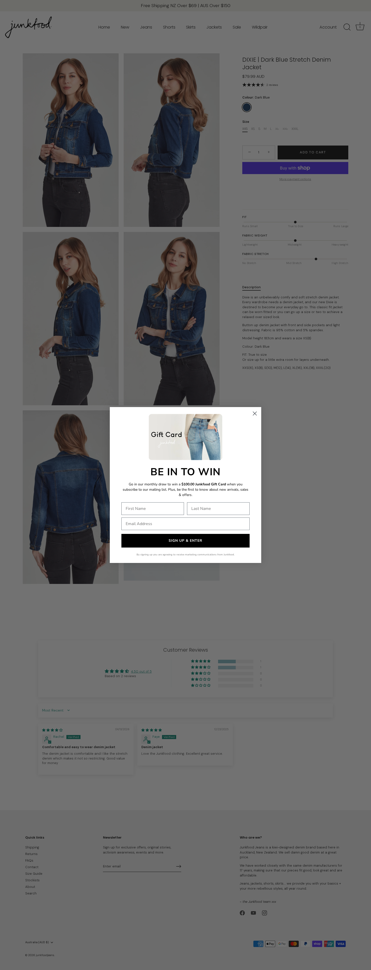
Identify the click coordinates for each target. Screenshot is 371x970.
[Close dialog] (254, 413)
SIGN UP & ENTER (185, 540)
